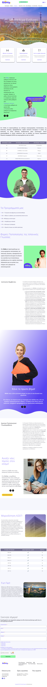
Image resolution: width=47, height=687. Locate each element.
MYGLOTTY (21, 665)
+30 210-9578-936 (5, 675)
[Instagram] (44, 2)
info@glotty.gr (4, 676)
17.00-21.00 (3, 645)
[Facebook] (43, 2)
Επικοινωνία (40, 663)
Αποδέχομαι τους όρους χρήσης (6, 647)
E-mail (1, 628)
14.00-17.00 (3, 644)
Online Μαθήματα (23, 663)
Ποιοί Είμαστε (22, 662)
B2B (34, 662)
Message (2, 635)
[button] (17, 6)
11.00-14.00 (3, 643)
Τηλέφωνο (2, 632)
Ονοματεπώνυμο (3, 624)
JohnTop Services (29, 684)
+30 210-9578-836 (5, 673)
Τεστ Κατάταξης (32, 663)
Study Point (29, 662)
